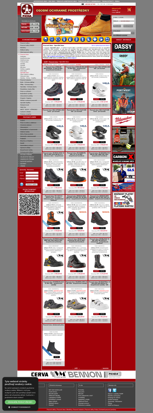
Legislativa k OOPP (55, 397)
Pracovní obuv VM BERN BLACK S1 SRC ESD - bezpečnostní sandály (53, 283)
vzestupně (66, 64)
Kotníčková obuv (25, 58)
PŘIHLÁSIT (117, 26)
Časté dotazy (53, 391)
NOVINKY (23, 163)
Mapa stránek (53, 401)
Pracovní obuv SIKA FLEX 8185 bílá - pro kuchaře (76, 110)
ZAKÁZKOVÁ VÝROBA (27, 159)
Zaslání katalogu (113, 399)
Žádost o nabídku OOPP (115, 393)
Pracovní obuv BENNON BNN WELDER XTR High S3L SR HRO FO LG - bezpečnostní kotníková (76, 197)
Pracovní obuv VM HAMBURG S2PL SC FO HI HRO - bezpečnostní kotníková (76, 154)
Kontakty (81, 390)
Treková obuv (24, 62)
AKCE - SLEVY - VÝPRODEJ (28, 109)
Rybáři (22, 143)
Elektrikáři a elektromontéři (28, 136)
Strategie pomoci (83, 403)
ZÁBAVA (22, 166)
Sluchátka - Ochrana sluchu (28, 87)
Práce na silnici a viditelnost (28, 122)
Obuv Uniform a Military (27, 74)
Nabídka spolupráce (114, 395)
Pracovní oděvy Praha (91, 409)
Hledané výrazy (53, 403)
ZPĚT (76, 368)
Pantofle (22, 65)
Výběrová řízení (83, 401)
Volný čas (23, 107)
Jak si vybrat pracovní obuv (56, 56)
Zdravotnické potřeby (26, 96)
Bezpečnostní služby (26, 150)
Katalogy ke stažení (114, 397)
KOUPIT (50, 99)
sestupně (72, 64)
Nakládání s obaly (83, 399)
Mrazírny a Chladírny (26, 141)
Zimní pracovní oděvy (26, 52)
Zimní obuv (23, 71)
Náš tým (80, 393)
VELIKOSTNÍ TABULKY (27, 157)
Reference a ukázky (84, 405)
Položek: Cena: (116, 10)
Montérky (23, 47)
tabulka (108, 64)
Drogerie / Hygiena (25, 98)
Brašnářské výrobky (26, 93)
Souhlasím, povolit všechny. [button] (20, 402)
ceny (59, 64)
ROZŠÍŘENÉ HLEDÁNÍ (120, 35)
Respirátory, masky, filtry (27, 89)
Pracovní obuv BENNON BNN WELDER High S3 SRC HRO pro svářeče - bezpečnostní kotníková (99, 197)
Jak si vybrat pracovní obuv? (100, 45)
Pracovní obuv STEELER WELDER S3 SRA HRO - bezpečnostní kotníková (76, 68)
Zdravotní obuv (24, 76)
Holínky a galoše (25, 69)
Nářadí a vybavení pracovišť (28, 100)
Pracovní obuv (24, 54)
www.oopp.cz (72, 58)
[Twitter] (114, 392)
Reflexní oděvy (24, 50)
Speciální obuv (24, 72)
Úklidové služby (25, 132)
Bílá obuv (23, 67)
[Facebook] (110, 392)
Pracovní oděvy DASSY (27, 45)
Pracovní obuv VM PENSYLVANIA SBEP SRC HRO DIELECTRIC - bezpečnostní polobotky (53, 240)
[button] (20, 407)
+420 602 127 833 (90, 4)
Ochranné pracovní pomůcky (107, 409)
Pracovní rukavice (25, 80)
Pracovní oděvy (25, 43)
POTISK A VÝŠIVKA (26, 154)
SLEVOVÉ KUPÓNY (26, 161)
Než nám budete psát (55, 390)
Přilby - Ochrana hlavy (26, 84)
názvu (55, 64)
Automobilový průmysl (26, 145)
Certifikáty (81, 397)
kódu (50, 64)
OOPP (46, 62)
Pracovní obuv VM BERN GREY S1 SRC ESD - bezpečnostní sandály (76, 282)
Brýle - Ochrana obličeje (27, 82)
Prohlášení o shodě (55, 399)
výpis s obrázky (99, 64)
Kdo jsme (81, 391)
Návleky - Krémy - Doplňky (28, 78)
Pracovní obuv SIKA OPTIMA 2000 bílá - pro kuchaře (99, 67)
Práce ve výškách (25, 91)
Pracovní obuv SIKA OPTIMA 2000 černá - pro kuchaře (53, 110)
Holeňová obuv (24, 60)
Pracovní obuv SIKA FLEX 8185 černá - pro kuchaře (99, 110)
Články (110, 403)
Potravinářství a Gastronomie (28, 129)
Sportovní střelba (25, 147)
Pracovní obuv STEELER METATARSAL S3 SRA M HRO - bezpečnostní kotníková (53, 68)
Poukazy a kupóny (25, 114)
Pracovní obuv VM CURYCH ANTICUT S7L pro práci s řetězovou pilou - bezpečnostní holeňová (53, 198)
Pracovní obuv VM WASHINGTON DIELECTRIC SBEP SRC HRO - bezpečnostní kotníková (99, 154)
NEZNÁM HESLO (125, 21)
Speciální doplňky (25, 102)
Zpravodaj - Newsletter (115, 401)
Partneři (51, 405)
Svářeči (22, 120)
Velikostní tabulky (54, 395)
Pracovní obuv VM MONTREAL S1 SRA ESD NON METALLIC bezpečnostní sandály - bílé (99, 283)
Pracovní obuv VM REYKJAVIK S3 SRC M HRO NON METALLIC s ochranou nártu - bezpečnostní (53, 154)
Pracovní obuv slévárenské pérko (53, 325)
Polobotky (23, 56)
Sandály (22, 63)
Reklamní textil (24, 105)
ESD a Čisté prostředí (26, 134)
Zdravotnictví (24, 127)
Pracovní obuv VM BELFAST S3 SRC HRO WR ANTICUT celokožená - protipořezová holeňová (99, 241)
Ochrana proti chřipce (26, 152)
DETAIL (57, 99)
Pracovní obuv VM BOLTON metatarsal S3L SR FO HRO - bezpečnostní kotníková (76, 240)
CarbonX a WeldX (25, 111)
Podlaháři (23, 138)
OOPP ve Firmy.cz (113, 405)
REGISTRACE (128, 26)
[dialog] (20, 394)
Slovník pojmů (53, 393)
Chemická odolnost (25, 125)
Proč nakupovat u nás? (85, 395)
